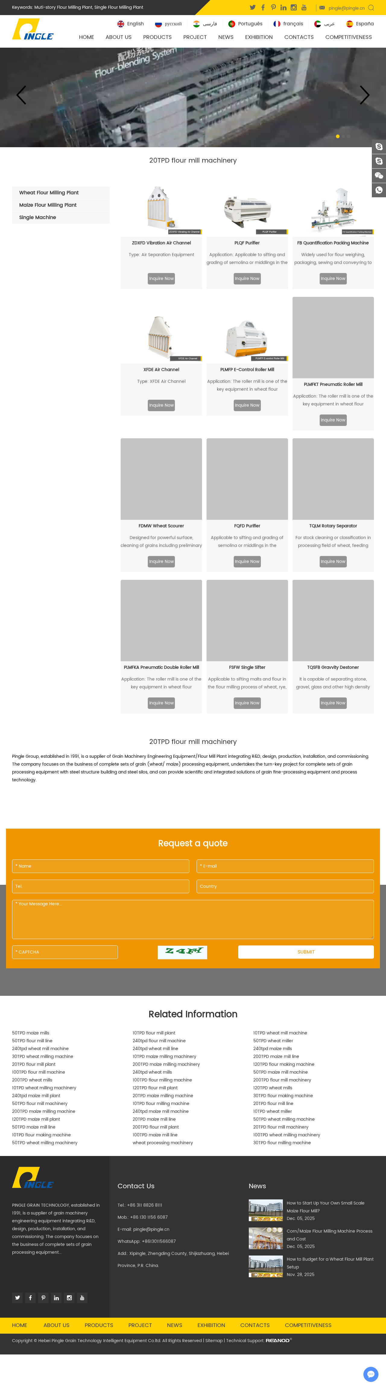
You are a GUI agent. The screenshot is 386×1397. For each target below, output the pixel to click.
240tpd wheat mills (152, 1072)
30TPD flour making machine (283, 1095)
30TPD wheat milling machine (42, 1056)
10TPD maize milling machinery (164, 1056)
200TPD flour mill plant (156, 1127)
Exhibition (259, 37)
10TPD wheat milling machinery (44, 1087)
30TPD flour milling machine (282, 1142)
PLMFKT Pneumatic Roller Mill (333, 384)
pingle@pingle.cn (347, 8)
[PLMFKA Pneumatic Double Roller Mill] (161, 620)
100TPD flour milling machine (162, 1080)
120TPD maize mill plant (36, 1119)
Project (195, 37)
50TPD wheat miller (273, 1040)
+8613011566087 (159, 1241)
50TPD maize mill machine (280, 1072)
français (293, 24)
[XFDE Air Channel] (161, 338)
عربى (329, 24)
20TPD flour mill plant (33, 1064)
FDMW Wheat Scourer (161, 525)
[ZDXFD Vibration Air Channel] (161, 211)
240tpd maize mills (272, 1048)
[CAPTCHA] (182, 952)
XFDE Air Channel (161, 369)
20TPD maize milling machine (163, 1095)
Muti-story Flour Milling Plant (63, 7)
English (135, 24)
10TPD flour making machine (41, 1135)
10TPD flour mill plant (154, 1033)
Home (86, 37)
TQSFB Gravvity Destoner (333, 667)
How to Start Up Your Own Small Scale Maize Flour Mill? (326, 1207)
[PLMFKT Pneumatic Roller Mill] (333, 337)
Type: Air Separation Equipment (161, 254)
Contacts (299, 37)
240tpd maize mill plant (36, 1095)
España (365, 24)
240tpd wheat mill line (155, 1048)
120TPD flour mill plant (155, 1087)
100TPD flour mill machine (38, 1072)
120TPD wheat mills (272, 1087)
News (226, 37)
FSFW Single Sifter (247, 667)
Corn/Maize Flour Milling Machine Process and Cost (329, 1235)
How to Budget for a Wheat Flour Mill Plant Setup (330, 1263)
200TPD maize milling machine (43, 1111)
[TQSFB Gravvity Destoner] (333, 620)
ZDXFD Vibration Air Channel (161, 243)
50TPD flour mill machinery (40, 1103)
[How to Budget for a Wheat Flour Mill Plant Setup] (266, 1266)
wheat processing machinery (163, 1142)
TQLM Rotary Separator (333, 525)
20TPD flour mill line (273, 1103)
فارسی (210, 24)
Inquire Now (161, 278)
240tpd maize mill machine (161, 1111)
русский (173, 24)
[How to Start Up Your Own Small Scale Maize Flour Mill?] (266, 1210)
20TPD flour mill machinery (280, 1127)
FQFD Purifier (247, 525)
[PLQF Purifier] (247, 211)
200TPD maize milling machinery (166, 1064)
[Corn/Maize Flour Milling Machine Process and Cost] (266, 1238)
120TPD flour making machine (284, 1064)
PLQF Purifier (247, 243)
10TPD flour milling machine (161, 1103)
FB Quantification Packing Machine (333, 243)
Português (250, 24)
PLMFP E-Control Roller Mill (247, 369)
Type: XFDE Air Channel (161, 381)
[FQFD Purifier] (247, 479)
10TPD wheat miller (272, 1111)
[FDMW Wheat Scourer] (161, 479)
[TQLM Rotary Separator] (333, 479)
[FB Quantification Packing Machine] (333, 211)
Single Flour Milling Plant (118, 7)
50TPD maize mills (30, 1033)
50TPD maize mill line (33, 1127)
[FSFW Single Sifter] (247, 620)
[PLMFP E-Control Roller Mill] (247, 338)
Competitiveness (348, 37)
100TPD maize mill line (155, 1135)
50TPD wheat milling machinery (45, 1142)
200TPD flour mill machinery (282, 1080)
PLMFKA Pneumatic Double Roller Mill (161, 667)
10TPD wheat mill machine (280, 1033)
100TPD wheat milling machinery (286, 1135)
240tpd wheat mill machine (40, 1048)
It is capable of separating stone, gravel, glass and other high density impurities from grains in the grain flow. (333, 683)
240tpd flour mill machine (159, 1040)
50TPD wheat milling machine (284, 1119)
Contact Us (136, 1186)
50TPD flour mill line (32, 1040)
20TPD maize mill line (154, 1119)
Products (157, 37)
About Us (119, 37)
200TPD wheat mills (32, 1080)
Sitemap (214, 1340)
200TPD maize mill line (276, 1056)
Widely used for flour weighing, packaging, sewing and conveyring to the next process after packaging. (333, 259)
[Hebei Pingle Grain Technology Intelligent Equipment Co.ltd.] (33, 28)
